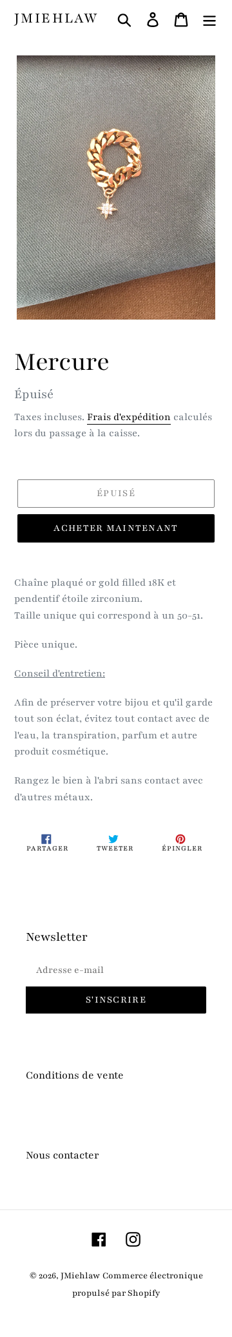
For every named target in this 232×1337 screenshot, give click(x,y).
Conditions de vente (75, 1075)
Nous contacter (62, 1155)
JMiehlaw (56, 19)
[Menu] (209, 19)
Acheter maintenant (115, 528)
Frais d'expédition (129, 416)
